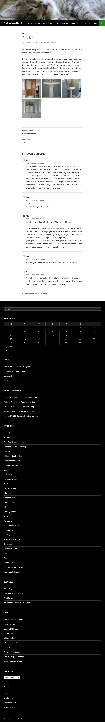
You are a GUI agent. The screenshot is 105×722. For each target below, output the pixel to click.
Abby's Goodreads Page (13, 619)
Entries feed (8, 698)
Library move (9, 502)
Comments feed (10, 702)
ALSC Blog (8, 589)
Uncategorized (9, 562)
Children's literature (12, 460)
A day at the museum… (31, 141)
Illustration (8, 484)
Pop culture (8, 530)
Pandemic (8, 521)
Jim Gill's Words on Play (13, 593)
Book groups (9, 437)
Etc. (23, 33)
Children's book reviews (13, 456)
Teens (6, 558)
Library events (9, 498)
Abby (40, 43)
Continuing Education (12, 465)
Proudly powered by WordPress (14, 719)
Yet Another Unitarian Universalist (17, 603)
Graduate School (10, 479)
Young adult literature (12, 572)
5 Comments (51, 43)
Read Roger (8, 598)
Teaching (7, 553)
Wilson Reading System (13, 661)
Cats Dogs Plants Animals (14, 442)
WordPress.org (10, 707)
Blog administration (12, 433)
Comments (85, 23)
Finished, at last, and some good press (25, 397)
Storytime (8, 544)
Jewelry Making (10, 488)
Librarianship (9, 493)
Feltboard (8, 474)
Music (6, 516)
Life (5, 507)
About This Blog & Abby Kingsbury (41, 23)
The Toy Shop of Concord (14, 657)
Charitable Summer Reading (15, 447)
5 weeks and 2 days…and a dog (23, 402)
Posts (95, 23)
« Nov (6, 350)
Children (7, 451)
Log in (6, 693)
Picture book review (12, 525)
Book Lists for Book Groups (67, 23)
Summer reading (10, 549)
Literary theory (10, 511)
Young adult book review (13, 567)
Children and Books (14, 23)
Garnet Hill (8, 633)
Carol (28, 197)
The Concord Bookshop (13, 652)
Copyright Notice (11, 629)
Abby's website (10, 624)
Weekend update (29, 132)
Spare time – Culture (12, 539)
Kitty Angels (9, 638)
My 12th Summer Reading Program (24, 416)
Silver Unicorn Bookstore (14, 643)
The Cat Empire (10, 647)
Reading (7, 535)
